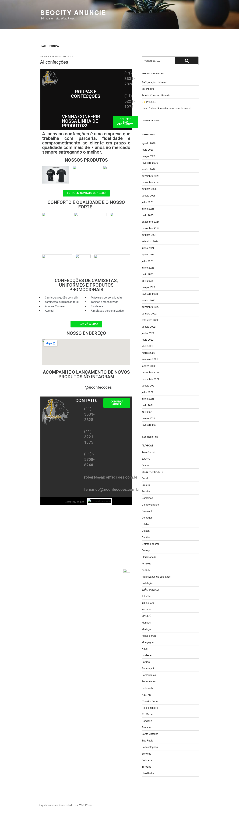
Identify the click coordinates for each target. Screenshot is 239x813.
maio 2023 (147, 274)
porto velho (148, 688)
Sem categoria (150, 747)
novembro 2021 (150, 379)
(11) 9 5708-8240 (89, 459)
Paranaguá (148, 668)
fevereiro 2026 (150, 162)
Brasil (145, 478)
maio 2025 (147, 215)
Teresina (146, 766)
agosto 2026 (149, 143)
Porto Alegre (149, 681)
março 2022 (148, 352)
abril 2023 (147, 280)
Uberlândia (148, 773)
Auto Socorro (149, 452)
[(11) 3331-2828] (117, 85)
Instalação (147, 583)
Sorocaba (147, 760)
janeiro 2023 (149, 300)
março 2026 (148, 156)
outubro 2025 (149, 189)
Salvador (147, 727)
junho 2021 (148, 398)
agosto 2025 (149, 195)
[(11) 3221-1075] (117, 108)
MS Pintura (148, 88)
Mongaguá (148, 642)
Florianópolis (149, 557)
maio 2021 (147, 405)
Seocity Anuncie (73, 12)
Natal (144, 648)
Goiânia (146, 570)
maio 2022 (147, 339)
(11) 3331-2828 (129, 78)
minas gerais (149, 635)
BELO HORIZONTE (152, 471)
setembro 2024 (150, 241)
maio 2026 (147, 149)
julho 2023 (147, 261)
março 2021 (148, 418)
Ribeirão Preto (150, 701)
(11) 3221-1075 (129, 101)
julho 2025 (147, 202)
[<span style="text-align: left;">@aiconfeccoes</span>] (77, 388)
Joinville (146, 596)
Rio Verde (147, 714)
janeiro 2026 (149, 169)
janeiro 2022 (149, 366)
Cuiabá (146, 530)
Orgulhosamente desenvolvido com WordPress (65, 805)
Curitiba (146, 537)
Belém (145, 465)
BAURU (146, 458)
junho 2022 (148, 333)
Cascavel (147, 511)
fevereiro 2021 (150, 424)
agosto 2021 (149, 385)
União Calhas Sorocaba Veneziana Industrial (166, 108)
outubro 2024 (149, 234)
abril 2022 (147, 346)
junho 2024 (148, 248)
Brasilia (146, 491)
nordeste (147, 655)
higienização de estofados (156, 576)
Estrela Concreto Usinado (156, 95)
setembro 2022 (150, 320)
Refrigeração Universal (154, 82)
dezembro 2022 (150, 307)
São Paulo (147, 740)
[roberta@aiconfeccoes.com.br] (77, 478)
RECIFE (146, 694)
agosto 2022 (149, 326)
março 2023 (148, 287)
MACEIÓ (146, 616)
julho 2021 (147, 392)
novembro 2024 (150, 228)
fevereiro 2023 (150, 294)
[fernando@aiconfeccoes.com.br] (77, 490)
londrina (146, 609)
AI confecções (54, 61)
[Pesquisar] (186, 60)
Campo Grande (150, 504)
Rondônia (147, 721)
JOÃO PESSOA (150, 589)
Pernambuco (149, 675)
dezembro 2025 (150, 176)
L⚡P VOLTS (149, 102)
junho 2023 (148, 267)
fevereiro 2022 (150, 359)
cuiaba (145, 524)
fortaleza (146, 563)
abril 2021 (147, 412)
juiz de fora (148, 603)
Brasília (146, 485)
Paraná (146, 661)
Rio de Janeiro (150, 707)
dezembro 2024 (150, 221)
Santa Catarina (150, 734)
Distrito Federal (150, 544)
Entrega (146, 550)
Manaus (146, 622)
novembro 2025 (150, 182)
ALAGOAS (147, 445)
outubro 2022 (149, 313)
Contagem (147, 517)
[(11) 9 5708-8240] (77, 466)
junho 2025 (148, 208)
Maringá (146, 629)
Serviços (146, 753)
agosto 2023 (149, 254)
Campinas (147, 498)
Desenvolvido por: (75, 501)
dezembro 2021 (150, 372)
